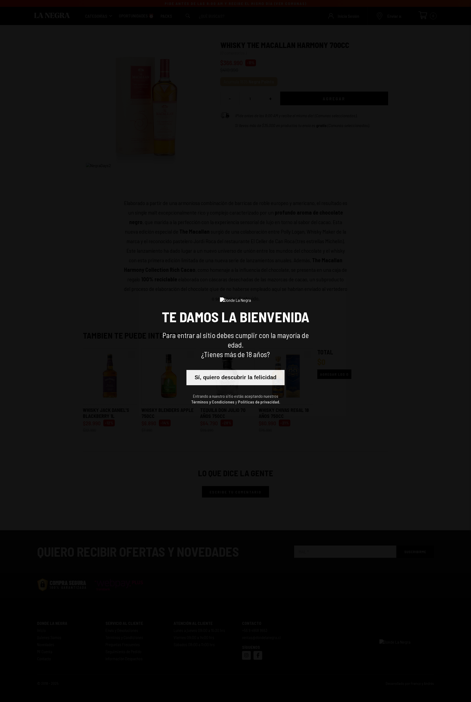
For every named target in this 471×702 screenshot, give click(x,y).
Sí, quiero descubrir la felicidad (235, 377)
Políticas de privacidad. (259, 401)
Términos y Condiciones (212, 401)
